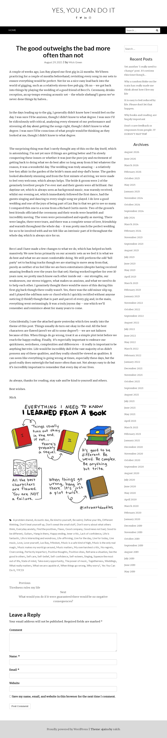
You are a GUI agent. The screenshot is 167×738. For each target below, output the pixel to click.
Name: (14, 656)
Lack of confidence (90, 533)
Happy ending (58, 533)
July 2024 (129, 217)
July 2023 (129, 257)
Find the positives (46, 528)
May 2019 (129, 571)
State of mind (28, 560)
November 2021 (133, 374)
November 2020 (133, 453)
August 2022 (131, 322)
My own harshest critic (86, 547)
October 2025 (132, 178)
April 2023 (130, 276)
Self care (31, 556)
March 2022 (131, 348)
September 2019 (133, 545)
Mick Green (75, 62)
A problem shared (23, 519)
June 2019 (129, 565)
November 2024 (133, 198)
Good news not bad (95, 528)
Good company (74, 528)
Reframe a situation (96, 551)
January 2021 (132, 440)
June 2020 (130, 486)
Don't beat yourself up (32, 524)
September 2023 (133, 243)
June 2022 (130, 335)
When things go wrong (73, 565)
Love (20, 542)
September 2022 (134, 315)
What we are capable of (46, 565)
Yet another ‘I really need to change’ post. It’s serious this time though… (140, 70)
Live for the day (82, 538)
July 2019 (129, 558)
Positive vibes (76, 551)
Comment (15, 630)
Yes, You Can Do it (83, 10)
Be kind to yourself (60, 519)
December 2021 (133, 368)
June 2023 (130, 263)
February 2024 (132, 230)
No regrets (107, 547)
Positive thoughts (58, 551)
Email (14, 669)
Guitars (28, 533)
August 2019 (131, 552)
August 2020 (131, 473)
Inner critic (73, 533)
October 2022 (132, 309)
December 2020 (133, 447)
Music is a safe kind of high (76, 542)
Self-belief (43, 556)
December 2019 (133, 525)
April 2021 (130, 420)
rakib (116, 729)
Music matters (64, 547)
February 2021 (132, 433)
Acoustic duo (41, 519)
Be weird (78, 519)
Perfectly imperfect (36, 551)
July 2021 (129, 401)
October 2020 (132, 460)
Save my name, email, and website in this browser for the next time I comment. (63, 696)
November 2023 (133, 237)
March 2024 (131, 224)
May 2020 (130, 493)
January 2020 (132, 519)
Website (14, 683)
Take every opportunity (51, 560)
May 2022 (130, 342)
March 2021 (131, 427)
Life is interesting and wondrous (38, 538)
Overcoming (16, 551)
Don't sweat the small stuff (61, 524)
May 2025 (130, 184)
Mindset (55, 542)
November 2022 (133, 302)
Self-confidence (59, 556)
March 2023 (131, 283)
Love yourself (31, 542)
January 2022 (132, 361)
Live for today (100, 538)
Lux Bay (44, 542)
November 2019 (133, 532)
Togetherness (95, 560)
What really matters (20, 565)
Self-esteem (76, 556)
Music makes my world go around (36, 547)
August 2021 (131, 394)
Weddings (110, 560)
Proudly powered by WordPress (67, 729)
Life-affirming (65, 538)
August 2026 (131, 152)
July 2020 (129, 479)
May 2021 (129, 414)
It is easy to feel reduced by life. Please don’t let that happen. (140, 104)
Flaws (61, 528)
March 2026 (131, 165)
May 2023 (129, 270)
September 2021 (133, 388)
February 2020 (132, 512)
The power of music (76, 560)
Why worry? (93, 565)
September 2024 (134, 211)
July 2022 (129, 329)
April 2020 (130, 499)
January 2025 (132, 191)
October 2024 (132, 204)
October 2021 (132, 381)
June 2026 (130, 158)
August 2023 (131, 250)
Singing (88, 556)
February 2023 (132, 289)
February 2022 (132, 355)
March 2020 (131, 506)
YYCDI (20, 570)
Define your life (92, 519)
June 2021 (130, 407)
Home (12, 30)
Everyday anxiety (25, 528)
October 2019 (131, 538)
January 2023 (132, 296)
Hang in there (41, 533)
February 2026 (132, 171)
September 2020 (134, 466)
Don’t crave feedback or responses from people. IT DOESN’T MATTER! (140, 129)
